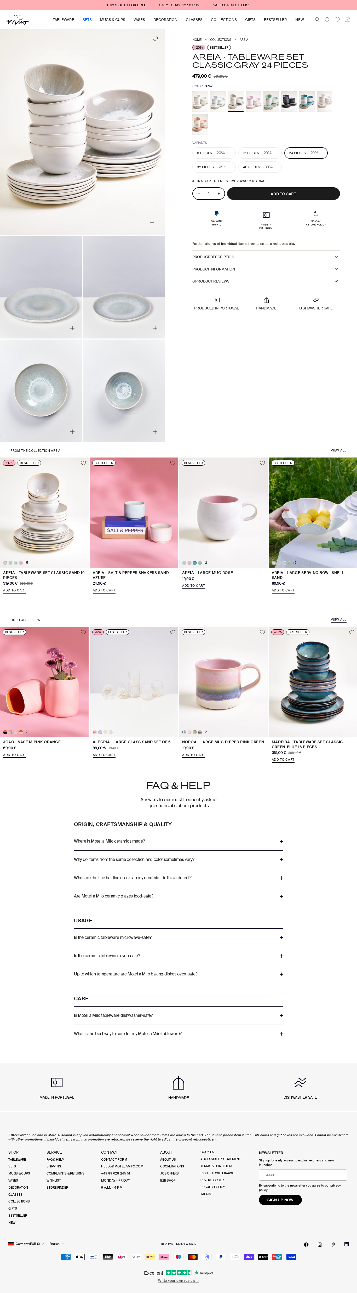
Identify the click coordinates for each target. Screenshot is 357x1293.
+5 (26, 563)
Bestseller (275, 19)
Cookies (207, 1152)
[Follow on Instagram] (320, 1244)
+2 (205, 563)
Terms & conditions (216, 1166)
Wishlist (54, 1180)
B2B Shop (167, 1180)
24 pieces (303, 152)
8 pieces (210, 152)
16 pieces (257, 152)
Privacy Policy (212, 1187)
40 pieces (258, 167)
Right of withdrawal (217, 1173)
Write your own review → (178, 1280)
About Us (168, 1160)
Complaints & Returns (65, 1173)
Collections (224, 19)
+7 (26, 732)
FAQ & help (55, 1160)
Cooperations (172, 1166)
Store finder (57, 1187)
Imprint (206, 1194)
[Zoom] (152, 222)
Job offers (169, 1173)
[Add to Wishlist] (155, 38)
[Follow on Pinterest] (333, 1244)
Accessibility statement (220, 1159)
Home (196, 40)
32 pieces (211, 167)
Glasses (194, 19)
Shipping (54, 1166)
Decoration (165, 19)
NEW (299, 19)
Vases (139, 19)
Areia (244, 40)
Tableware (63, 19)
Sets (87, 19)
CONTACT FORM (114, 1160)
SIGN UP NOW (280, 1200)
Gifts (250, 19)
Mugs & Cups (112, 19)
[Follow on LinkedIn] (346, 1244)
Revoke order (211, 1180)
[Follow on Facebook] (306, 1244)
